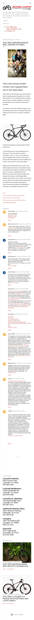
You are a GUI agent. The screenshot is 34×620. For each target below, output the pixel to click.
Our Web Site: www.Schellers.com (13, 28)
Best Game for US (13, 224)
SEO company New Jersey (19, 294)
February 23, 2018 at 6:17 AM (23, 256)
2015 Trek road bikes (20, 200)
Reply (9, 220)
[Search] (30, 2)
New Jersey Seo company (17, 303)
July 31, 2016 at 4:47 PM (21, 211)
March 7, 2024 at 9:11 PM (18, 378)
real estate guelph (12, 265)
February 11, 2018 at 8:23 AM (23, 239)
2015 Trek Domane (15, 197)
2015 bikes (9, 195)
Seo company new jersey (14, 298)
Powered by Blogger (18, 614)
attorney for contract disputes (15, 435)
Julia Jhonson (12, 239)
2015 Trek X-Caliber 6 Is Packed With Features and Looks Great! (15, 599)
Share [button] (4, 193)
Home (5, 20)
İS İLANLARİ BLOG (13, 319)
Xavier (10, 378)
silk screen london (14, 282)
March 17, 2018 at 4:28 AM (22, 272)
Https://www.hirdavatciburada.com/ (17, 322)
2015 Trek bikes (6, 197)
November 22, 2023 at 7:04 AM (23, 333)
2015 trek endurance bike (9, 200)
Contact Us (10, 31)
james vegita (11, 333)
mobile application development (19, 305)
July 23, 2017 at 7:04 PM (24, 224)
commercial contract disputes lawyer (17, 381)
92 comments (10, 603)
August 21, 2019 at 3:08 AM (21, 288)
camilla (10, 411)
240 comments (10, 569)
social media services (13, 299)
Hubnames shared (12, 216)
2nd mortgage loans (21, 247)
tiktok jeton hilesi (12, 327)
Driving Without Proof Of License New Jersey (17, 345)
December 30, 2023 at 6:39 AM (23, 363)
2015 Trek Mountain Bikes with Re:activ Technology (15, 565)
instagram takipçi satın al (14, 320)
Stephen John (12, 363)
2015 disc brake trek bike (18, 195)
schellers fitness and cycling (9, 202)
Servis (9, 326)
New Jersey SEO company (14, 291)
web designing (23, 305)
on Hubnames (11, 217)
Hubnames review (12, 215)
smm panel (10, 316)
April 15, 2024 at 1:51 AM (18, 411)
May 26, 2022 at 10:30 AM (21, 314)
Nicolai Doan (11, 211)
